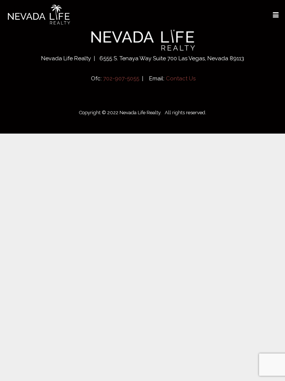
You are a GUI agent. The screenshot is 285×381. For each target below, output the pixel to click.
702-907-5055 (121, 78)
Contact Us (181, 78)
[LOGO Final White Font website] (38, 15)
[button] (276, 15)
